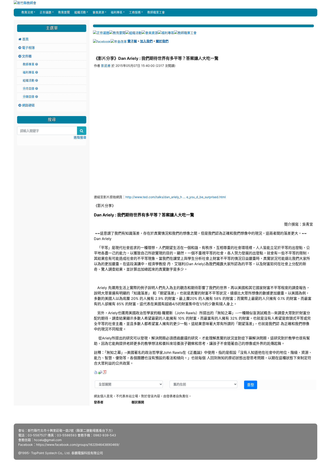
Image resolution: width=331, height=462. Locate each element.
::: (18, 12)
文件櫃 (26, 56)
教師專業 (29, 64)
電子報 (132, 41)
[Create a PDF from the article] (105, 372)
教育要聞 (63, 12)
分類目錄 (29, 96)
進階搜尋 (80, 137)
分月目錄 (29, 88)
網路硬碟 (28, 105)
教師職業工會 (155, 12)
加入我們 (146, 41)
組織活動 (29, 80)
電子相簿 (28, 47)
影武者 (106, 65)
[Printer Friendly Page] (95, 372)
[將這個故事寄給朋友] (100, 372)
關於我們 (162, 41)
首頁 (25, 39)
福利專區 (29, 72)
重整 (250, 385)
